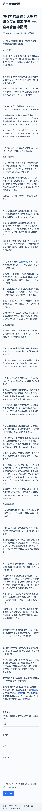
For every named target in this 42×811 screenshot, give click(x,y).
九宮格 (35, 690)
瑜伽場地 (23, 262)
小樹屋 (34, 277)
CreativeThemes (9, 808)
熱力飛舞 (31, 33)
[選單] (38, 4)
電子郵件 (7, 735)
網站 (4, 746)
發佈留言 (8, 793)
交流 (34, 106)
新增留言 (7, 757)
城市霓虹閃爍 (11, 4)
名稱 (5, 724)
